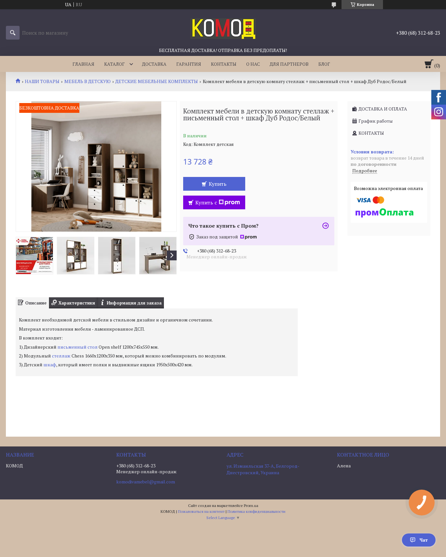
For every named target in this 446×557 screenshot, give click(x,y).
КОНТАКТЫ (223, 64)
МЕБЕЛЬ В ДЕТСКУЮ (87, 81)
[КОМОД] (223, 28)
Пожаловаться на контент (201, 511)
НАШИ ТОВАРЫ (42, 81)
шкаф (49, 364)
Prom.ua (251, 505)
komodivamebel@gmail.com (145, 482)
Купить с (206, 202)
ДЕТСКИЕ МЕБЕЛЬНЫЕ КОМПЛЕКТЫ (156, 81)
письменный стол (77, 347)
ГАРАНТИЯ (188, 64)
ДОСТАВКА (154, 64)
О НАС (253, 64)
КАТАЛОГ (114, 64)
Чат (424, 540)
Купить (218, 183)
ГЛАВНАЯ (83, 64)
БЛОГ (324, 64)
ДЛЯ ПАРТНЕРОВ (289, 64)
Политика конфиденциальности (256, 511)
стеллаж (61, 356)
